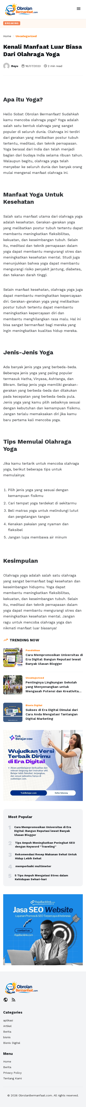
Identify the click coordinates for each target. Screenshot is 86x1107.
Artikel (7, 1026)
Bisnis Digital (11, 1042)
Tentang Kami (12, 1078)
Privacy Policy (12, 1072)
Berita (7, 1031)
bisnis (7, 1037)
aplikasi (8, 1020)
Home (7, 36)
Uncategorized (26, 36)
